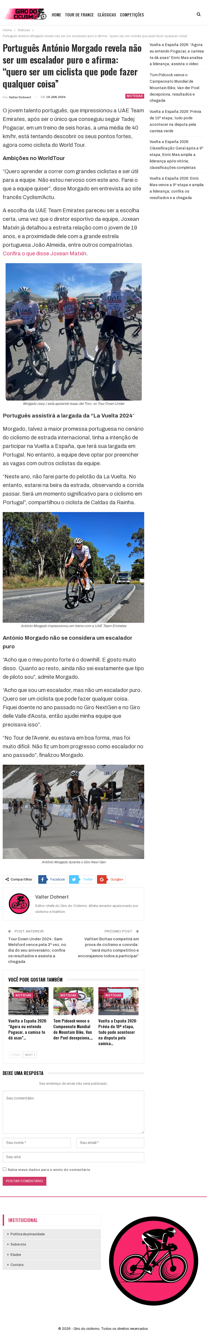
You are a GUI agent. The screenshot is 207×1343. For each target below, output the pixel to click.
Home (56, 15)
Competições (132, 15)
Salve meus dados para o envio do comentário (49, 1170)
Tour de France (79, 15)
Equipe (16, 1255)
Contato (17, 1265)
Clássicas (107, 15)
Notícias (135, 96)
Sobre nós (18, 1244)
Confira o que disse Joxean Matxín (44, 253)
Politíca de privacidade (28, 1234)
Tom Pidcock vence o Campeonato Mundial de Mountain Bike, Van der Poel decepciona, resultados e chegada (174, 88)
